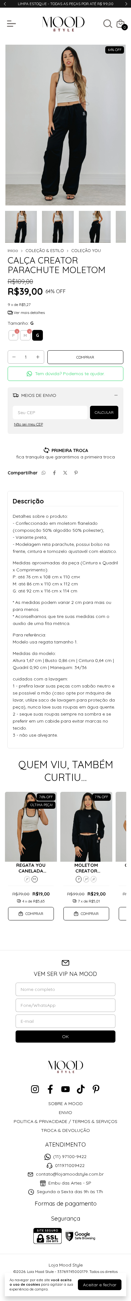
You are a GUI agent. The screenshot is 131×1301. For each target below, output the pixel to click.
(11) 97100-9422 (69, 1157)
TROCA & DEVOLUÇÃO (65, 1130)
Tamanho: (20, 323)
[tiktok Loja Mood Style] (81, 1089)
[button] (65, 374)
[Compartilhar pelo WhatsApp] (43, 472)
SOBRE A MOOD (65, 1103)
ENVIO (65, 1112)
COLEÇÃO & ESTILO (44, 250)
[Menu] (13, 24)
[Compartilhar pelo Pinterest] (76, 472)
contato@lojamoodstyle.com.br (70, 1174)
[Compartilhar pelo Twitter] (65, 472)
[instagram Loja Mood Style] (35, 1089)
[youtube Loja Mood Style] (65, 1089)
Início (13, 250)
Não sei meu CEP (28, 424)
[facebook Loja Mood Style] (50, 1089)
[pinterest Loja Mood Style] (96, 1089)
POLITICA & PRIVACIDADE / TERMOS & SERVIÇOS (65, 1121)
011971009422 (70, 1165)
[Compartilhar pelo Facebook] (54, 472)
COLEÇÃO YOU (86, 250)
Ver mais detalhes (29, 312)
